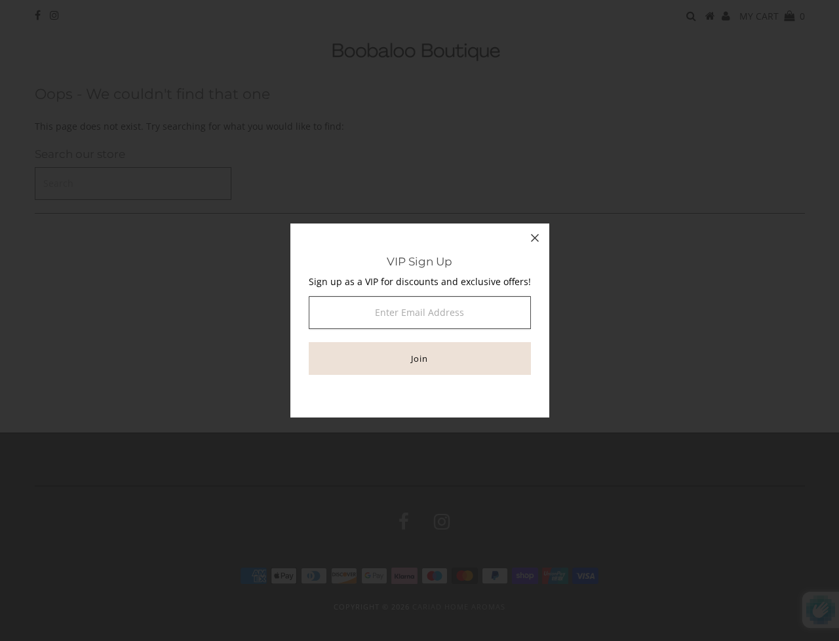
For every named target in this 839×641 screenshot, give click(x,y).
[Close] (534, 237)
